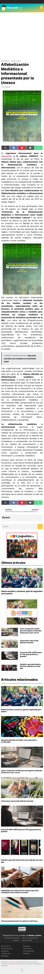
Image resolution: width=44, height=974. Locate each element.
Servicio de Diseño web (30, 938)
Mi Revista (26, 953)
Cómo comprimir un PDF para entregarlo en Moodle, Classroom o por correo (31, 631)
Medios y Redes (35, 935)
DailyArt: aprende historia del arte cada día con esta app (30, 666)
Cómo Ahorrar (27, 948)
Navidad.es (5, 951)
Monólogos (4, 956)
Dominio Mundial (6, 948)
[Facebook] (20, 2)
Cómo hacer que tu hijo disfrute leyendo (29, 642)
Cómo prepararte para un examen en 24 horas (19, 921)
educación (6, 156)
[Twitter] (23, 2)
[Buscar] (40, 526)
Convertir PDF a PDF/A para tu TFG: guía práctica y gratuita (31, 654)
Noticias (5, 61)
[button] (41, 7)
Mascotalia (26, 946)
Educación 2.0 (6, 946)
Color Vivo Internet (14, 962)
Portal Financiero (28, 951)
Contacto (16, 940)
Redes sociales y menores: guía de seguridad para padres (21, 711)
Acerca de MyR (26, 940)
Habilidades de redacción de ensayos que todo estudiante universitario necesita (19, 891)
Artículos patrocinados (12, 938)
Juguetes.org (5, 953)
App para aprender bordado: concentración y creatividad (19, 741)
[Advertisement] (22, 35)
